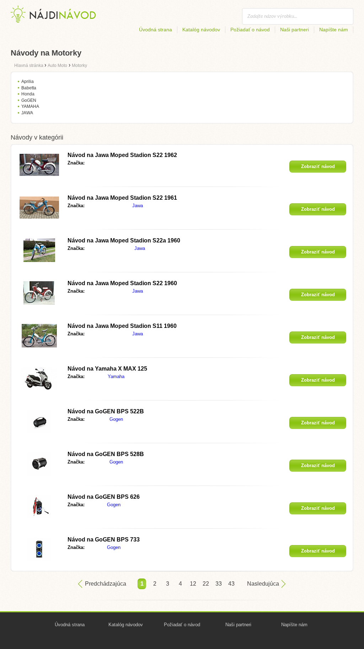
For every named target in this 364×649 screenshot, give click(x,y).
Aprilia (27, 81)
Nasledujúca (263, 584)
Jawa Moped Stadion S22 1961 (122, 198)
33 (218, 584)
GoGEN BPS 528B (106, 454)
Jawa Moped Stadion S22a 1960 (124, 240)
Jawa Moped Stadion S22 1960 (122, 283)
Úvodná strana (155, 29)
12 (193, 584)
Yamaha (116, 376)
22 (206, 584)
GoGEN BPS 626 (104, 497)
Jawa (137, 205)
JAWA (27, 112)
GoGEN (28, 100)
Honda (27, 93)
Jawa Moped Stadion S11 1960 (122, 326)
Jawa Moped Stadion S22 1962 (122, 155)
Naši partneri (294, 29)
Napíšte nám (333, 29)
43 (231, 584)
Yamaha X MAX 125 (107, 369)
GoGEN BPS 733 (104, 540)
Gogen (116, 419)
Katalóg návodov (201, 29)
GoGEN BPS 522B (106, 411)
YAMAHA (30, 106)
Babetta (28, 87)
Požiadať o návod (250, 29)
